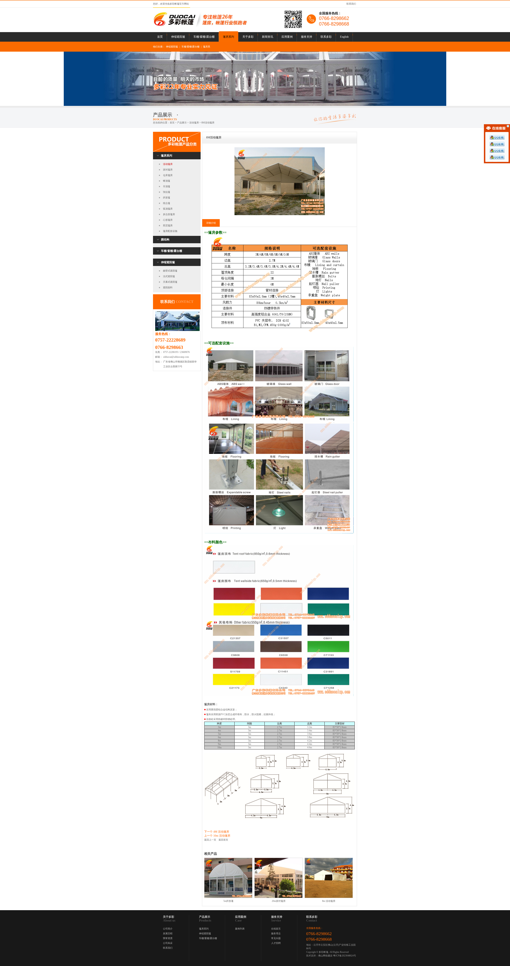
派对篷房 (168, 169)
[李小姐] (497, 152)
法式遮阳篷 (169, 276)
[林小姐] (497, 145)
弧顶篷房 (168, 208)
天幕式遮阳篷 (170, 282)
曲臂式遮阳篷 (170, 270)
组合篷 (166, 203)
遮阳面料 (168, 287)
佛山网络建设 (325, 955)
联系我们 (351, 3)
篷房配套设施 (170, 231)
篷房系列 (228, 36)
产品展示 (182, 122)
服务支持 (306, 36)
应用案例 (287, 36)
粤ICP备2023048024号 (344, 955)
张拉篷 (166, 192)
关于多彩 (248, 36)
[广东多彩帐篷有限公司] (200, 26)
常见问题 (276, 938)
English (344, 36)
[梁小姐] (497, 158)
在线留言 (276, 928)
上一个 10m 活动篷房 (217, 835)
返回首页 (223, 839)
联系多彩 (326, 36)
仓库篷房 (168, 175)
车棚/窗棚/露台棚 (204, 36)
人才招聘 (276, 943)
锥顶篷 (166, 180)
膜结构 (165, 239)
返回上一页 (210, 839)
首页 (160, 36)
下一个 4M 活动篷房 (216, 831)
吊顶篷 (166, 186)
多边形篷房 (169, 214)
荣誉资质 (168, 938)
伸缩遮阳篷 (178, 36)
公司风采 (168, 943)
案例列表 (240, 928)
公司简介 (168, 928)
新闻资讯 (267, 36)
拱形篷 (166, 197)
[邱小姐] (497, 138)
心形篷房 (168, 220)
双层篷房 (168, 225)
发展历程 (168, 933)
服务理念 (276, 933)
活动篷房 (168, 164)
